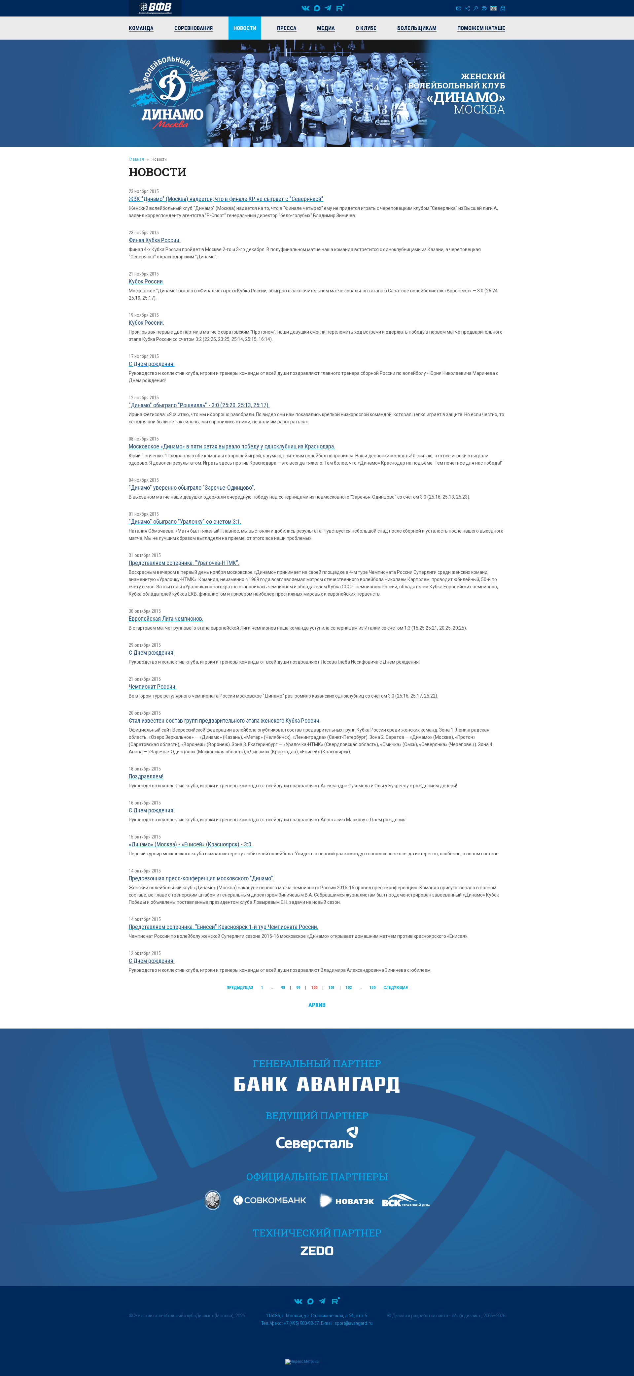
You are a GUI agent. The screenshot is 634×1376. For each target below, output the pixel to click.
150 (372, 987)
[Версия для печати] (484, 8)
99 (298, 987)
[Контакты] (458, 8)
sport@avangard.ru (353, 1323)
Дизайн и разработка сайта (420, 1316)
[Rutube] (340, 8)
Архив (317, 1004)
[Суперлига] (155, 8)
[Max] (317, 8)
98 (283, 987)
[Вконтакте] (305, 8)
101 (332, 987)
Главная (136, 159)
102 (349, 987)
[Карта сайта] (467, 8)
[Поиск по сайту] (476, 8)
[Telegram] (328, 8)
